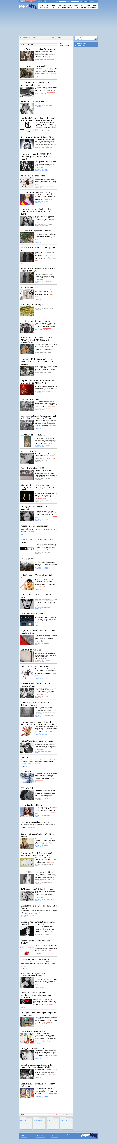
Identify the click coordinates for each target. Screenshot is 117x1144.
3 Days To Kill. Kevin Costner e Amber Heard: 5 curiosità (38, 269)
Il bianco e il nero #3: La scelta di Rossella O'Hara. (35, 684)
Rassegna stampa (55, 1134)
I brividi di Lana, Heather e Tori (35, 821)
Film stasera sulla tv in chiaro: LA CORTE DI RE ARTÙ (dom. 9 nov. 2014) (36, 211)
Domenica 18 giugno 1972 (32, 468)
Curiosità (88, 5)
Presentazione (39, 1134)
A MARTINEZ (64, 1120)
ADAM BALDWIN (24, 1120)
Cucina (52, 7)
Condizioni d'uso (39, 1135)
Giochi (53, 37)
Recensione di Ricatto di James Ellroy (37, 137)
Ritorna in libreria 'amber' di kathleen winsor (37, 835)
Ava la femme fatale (29, 287)
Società (41, 5)
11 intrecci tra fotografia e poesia (35, 320)
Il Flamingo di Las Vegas (32, 304)
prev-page (67, 1115)
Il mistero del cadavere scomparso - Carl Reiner (38, 540)
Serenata (24, 757)
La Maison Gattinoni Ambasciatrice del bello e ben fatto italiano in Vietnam (38, 417)
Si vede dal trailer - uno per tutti (35, 959)
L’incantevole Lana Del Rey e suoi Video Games (39, 907)
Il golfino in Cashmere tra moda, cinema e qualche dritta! (38, 631)
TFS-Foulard (26, 771)
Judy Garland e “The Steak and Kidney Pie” (38, 576)
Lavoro (84, 7)
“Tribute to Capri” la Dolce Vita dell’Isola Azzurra (35, 703)
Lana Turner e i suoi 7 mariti (33, 65)
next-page (71, 1115)
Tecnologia (75, 5)
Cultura (47, 5)
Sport (82, 5)
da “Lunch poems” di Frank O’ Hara (37, 888)
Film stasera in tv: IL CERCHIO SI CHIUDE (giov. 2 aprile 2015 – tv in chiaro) (37, 156)
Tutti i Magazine (91, 7)
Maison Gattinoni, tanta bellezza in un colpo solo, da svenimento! (38, 923)
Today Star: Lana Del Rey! (32, 804)
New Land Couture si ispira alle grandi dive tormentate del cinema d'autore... (38, 119)
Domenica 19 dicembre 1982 (33, 1031)
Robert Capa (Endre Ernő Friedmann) (37, 740)
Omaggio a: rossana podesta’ (33, 1048)
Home (22, 1)
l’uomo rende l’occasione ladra (34, 525)
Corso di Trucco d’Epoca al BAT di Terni (36, 595)
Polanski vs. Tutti (28, 451)
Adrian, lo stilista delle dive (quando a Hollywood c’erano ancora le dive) (38, 854)
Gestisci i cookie (54, 1137)
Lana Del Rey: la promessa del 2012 (37, 871)
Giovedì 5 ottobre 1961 (31, 649)
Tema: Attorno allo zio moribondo (36, 666)
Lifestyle (78, 7)
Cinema (53, 5)
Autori (59, 37)
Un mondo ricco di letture (32, 613)
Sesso (47, 7)
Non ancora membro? (82, 43)
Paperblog (28, 6)
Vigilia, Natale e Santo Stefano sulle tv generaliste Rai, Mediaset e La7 (38, 381)
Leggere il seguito (39, 57)
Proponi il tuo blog (81, 45)
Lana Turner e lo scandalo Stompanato (38, 49)
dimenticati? (92, 1)
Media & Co (70, 7)
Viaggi (69, 5)
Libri (65, 5)
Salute (58, 7)
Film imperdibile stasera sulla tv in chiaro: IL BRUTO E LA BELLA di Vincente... (37, 361)
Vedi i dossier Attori (65, 45)
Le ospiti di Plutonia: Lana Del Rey (36, 192)
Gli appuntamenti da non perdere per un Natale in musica (38, 1013)
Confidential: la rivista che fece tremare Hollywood (38, 1085)
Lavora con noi (24, 1137)
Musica (59, 5)
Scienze (64, 7)
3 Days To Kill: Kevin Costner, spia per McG (38, 248)
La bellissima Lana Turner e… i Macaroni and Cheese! (35, 83)
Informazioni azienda (40, 1137)
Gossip (94, 5)
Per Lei (41, 7)
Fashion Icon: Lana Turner (32, 101)
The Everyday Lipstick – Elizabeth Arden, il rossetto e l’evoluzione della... (38, 723)
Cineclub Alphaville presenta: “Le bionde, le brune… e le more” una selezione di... (36, 995)
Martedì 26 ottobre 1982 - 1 (33, 434)
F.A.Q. (52, 1135)
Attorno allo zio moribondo (33, 175)
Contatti (22, 1135)
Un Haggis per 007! (29, 558)
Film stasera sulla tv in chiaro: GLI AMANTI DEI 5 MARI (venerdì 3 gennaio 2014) (36, 340)
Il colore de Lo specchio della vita (36, 230)
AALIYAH (49, 1120)
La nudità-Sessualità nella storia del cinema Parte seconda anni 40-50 (36, 1066)
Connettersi (86, 1)
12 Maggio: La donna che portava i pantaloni (36, 507)
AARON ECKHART (38, 1120)
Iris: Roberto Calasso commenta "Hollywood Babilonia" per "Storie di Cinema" (37, 487)
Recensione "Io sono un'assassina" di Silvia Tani (37, 941)
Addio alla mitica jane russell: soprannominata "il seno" (34, 974)
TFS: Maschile (27, 788)
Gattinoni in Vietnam (30, 399)
